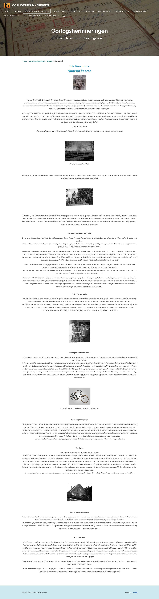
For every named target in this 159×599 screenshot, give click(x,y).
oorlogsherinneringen (37, 61)
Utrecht (49, 61)
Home (25, 61)
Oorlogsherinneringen (30, 5)
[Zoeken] (63, 16)
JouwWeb (134, 592)
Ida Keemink (58, 61)
